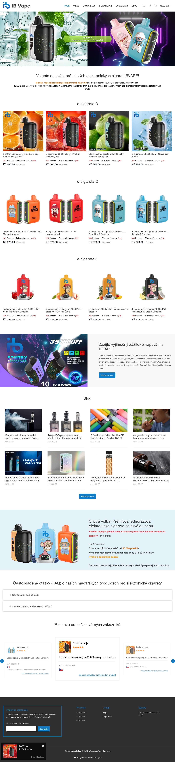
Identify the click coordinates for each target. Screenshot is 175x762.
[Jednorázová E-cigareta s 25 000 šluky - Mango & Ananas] (23, 209)
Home (66, 5)
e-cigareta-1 (81, 720)
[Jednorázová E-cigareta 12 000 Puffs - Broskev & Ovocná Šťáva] (66, 286)
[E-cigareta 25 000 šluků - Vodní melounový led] (66, 209)
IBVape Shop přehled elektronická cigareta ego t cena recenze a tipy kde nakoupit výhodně (22, 480)
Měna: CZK (164, 6)
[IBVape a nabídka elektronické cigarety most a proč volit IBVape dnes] (23, 420)
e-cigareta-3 (81, 712)
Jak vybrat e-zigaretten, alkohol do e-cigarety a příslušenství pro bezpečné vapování (108, 480)
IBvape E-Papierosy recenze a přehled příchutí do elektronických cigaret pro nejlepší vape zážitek (65, 437)
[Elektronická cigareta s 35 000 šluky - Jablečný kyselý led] (109, 131)
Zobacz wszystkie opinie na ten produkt (97, 674)
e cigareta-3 (89, 5)
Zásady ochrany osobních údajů (148, 713)
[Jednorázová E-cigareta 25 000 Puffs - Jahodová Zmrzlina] (152, 209)
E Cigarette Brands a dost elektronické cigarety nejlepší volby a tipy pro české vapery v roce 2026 (151, 480)
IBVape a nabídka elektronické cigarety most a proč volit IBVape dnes (21, 437)
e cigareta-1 (122, 5)
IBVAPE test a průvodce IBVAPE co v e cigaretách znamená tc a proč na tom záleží (66, 480)
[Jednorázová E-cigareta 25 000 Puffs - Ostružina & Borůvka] (109, 209)
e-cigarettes (82, 757)
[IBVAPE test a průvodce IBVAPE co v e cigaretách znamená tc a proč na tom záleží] (66, 463)
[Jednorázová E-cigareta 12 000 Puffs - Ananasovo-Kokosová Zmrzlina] (152, 286)
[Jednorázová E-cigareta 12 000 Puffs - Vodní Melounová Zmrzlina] (23, 286)
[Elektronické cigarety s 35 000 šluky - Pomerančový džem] (23, 131)
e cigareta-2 (105, 5)
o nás (76, 5)
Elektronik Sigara (95, 757)
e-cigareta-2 (81, 716)
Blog (134, 5)
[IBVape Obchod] (16, 7)
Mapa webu (107, 716)
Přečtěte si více (107, 375)
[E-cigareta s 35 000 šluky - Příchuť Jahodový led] (66, 131)
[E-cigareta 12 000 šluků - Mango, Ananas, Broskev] (109, 286)
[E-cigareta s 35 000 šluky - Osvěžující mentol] (152, 131)
